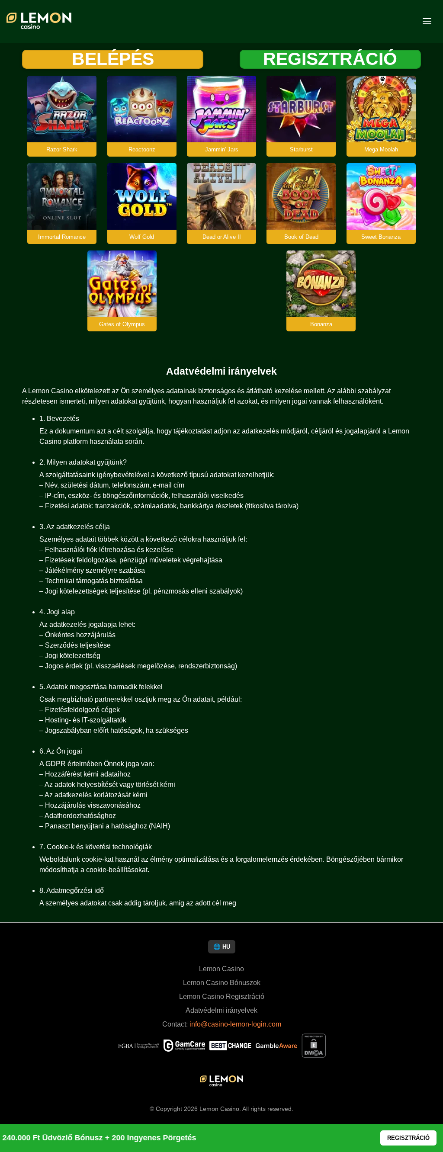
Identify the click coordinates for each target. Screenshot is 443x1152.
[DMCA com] (314, 1046)
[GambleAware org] (276, 1046)
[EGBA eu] (138, 1046)
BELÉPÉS (113, 59)
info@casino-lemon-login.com (235, 1024)
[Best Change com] (230, 1046)
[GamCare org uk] (184, 1046)
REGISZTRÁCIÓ (330, 59)
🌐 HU (221, 946)
